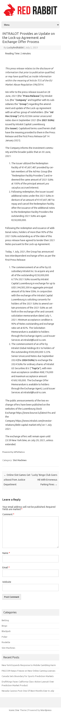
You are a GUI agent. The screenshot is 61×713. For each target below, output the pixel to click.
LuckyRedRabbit (15, 47)
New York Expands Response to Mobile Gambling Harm (29, 665)
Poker (4, 637)
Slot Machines (20, 460)
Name (6, 553)
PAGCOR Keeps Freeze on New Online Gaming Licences (28, 671)
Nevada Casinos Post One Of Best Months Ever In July (28, 691)
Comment (8, 514)
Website (6, 582)
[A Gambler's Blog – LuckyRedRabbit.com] (30, 15)
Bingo (4, 626)
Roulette (6, 642)
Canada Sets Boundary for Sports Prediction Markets (28, 676)
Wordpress (46, 710)
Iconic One (14, 710)
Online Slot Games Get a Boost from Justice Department (17, 480)
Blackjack (6, 631)
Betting (5, 620)
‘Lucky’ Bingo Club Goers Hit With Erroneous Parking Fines (44, 480)
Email (6, 567)
